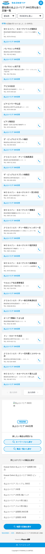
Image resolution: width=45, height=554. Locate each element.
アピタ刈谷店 (9, 86)
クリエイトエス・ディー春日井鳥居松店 (20, 300)
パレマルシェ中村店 (12, 49)
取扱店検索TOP (19, 3)
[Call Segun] (39, 33)
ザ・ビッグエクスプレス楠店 (16, 139)
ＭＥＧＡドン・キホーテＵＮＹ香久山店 (20, 374)
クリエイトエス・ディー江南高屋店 (18, 157)
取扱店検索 (5, 533)
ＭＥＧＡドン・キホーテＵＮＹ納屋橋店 (20, 263)
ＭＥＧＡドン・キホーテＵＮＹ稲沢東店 (20, 245)
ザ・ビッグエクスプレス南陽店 (17, 175)
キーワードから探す (24, 442)
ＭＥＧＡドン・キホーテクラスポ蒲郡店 (20, 29)
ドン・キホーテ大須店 (13, 336)
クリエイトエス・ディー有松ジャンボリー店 (22, 228)
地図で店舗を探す (23, 527)
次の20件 (31, 392)
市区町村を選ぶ (26, 16)
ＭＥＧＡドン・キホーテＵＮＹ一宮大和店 (21, 192)
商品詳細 (22, 422)
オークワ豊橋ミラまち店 (14, 318)
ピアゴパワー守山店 (12, 104)
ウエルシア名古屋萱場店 (14, 283)
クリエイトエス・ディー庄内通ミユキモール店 (22, 355)
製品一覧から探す (24, 449)
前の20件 (13, 392)
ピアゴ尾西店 (9, 122)
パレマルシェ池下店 (12, 66)
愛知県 (6, 16)
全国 (12, 533)
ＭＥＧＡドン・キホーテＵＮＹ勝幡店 (19, 210)
